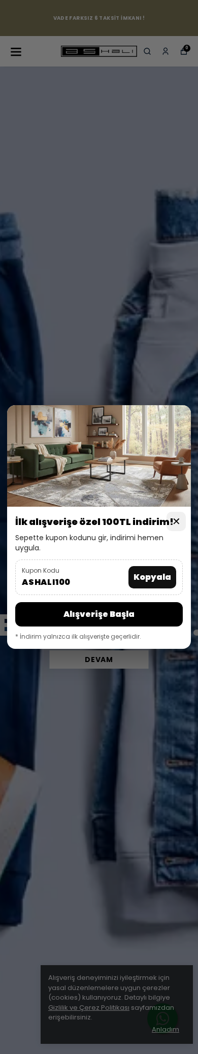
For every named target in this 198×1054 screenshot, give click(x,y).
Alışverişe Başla (99, 614)
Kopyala (152, 577)
